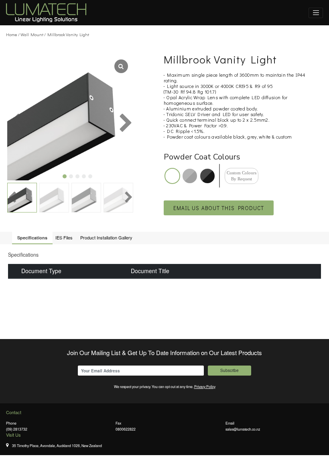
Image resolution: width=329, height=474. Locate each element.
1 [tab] (64, 176)
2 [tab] (71, 176)
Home (11, 34)
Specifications (32, 238)
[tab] (32, 238)
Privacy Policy (204, 386)
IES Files (64, 237)
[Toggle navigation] (316, 13)
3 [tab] (77, 176)
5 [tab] (90, 176)
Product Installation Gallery (106, 237)
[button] (219, 207)
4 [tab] (84, 176)
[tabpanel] (70, 117)
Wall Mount (31, 34)
